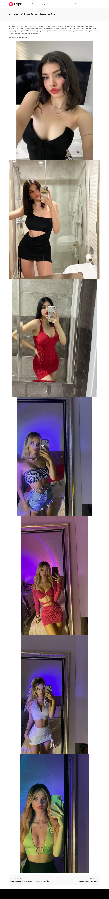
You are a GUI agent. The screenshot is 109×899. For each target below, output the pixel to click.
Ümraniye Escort (87, 4)
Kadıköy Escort (44, 4)
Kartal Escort (55, 4)
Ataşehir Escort (33, 4)
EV (26, 4)
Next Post (92, 878)
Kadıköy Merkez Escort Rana (88, 881)
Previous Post (18, 878)
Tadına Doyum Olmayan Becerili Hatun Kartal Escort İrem (30, 881)
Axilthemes (40, 894)
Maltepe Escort (65, 4)
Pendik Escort (76, 4)
